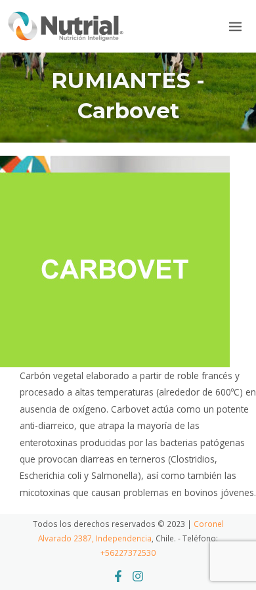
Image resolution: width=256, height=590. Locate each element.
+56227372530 (128, 552)
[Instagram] (138, 576)
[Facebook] (118, 576)
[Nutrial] (66, 26)
